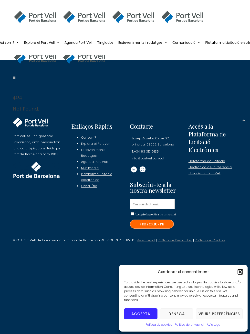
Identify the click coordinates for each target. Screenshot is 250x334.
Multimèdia (90, 168)
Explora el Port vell (95, 143)
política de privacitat (162, 214)
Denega (176, 313)
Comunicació (184, 42)
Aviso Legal (146, 240)
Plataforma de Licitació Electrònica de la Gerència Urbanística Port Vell (210, 167)
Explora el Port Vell (39, 42)
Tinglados (105, 42)
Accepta (140, 313)
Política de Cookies (210, 240)
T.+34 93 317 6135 (145, 151)
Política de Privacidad (175, 240)
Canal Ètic (89, 186)
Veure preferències (219, 313)
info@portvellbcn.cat (148, 158)
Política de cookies (159, 325)
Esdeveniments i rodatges (140, 42)
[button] (240, 271)
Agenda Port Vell (78, 42)
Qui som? (88, 137)
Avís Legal (214, 325)
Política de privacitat (189, 325)
